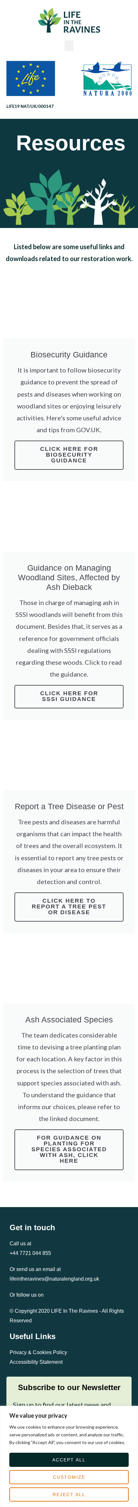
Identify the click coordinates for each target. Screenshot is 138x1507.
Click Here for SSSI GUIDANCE (69, 696)
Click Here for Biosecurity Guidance (69, 455)
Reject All (69, 1494)
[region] (69, 1456)
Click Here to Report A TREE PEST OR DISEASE (69, 907)
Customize (69, 1477)
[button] (69, 45)
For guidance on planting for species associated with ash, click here (69, 1149)
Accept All (69, 1459)
